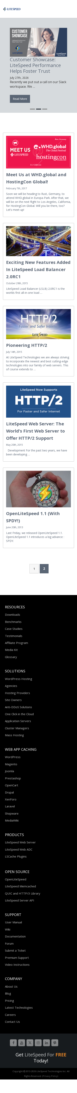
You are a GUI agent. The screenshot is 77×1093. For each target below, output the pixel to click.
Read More (20, 99)
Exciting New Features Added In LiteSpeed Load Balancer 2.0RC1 (38, 269)
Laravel (10, 806)
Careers (10, 1015)
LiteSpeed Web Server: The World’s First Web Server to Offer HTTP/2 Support (35, 431)
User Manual (13, 922)
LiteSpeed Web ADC (18, 849)
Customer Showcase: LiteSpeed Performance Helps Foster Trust (35, 65)
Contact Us (12, 1022)
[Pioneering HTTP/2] (38, 324)
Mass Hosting (14, 735)
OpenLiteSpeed (15, 879)
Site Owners (13, 700)
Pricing (9, 1001)
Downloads (12, 615)
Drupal (9, 792)
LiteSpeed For (45, 1054)
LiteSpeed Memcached (20, 886)
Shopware (12, 813)
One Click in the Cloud (19, 714)
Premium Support (17, 958)
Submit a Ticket (15, 950)
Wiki (7, 929)
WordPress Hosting (18, 679)
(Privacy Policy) (50, 1076)
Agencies (11, 686)
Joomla (9, 771)
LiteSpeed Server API (19, 900)
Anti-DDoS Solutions (18, 707)
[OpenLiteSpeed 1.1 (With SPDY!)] (38, 489)
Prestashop (13, 778)
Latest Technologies (19, 1007)
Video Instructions (17, 965)
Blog (8, 993)
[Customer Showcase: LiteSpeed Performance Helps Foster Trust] (38, 42)
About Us (11, 986)
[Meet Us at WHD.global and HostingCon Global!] (38, 152)
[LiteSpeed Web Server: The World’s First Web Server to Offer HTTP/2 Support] (38, 402)
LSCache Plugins (16, 856)
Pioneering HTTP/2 (26, 345)
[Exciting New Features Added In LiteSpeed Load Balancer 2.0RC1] (38, 241)
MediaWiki (12, 820)
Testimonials (13, 636)
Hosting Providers (17, 693)
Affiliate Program (16, 643)
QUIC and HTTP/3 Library (22, 893)
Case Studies (14, 629)
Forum (9, 943)
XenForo (10, 799)
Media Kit (11, 650)
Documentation (15, 936)
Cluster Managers (17, 728)
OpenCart (11, 785)
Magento (11, 764)
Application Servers (18, 721)
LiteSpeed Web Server (20, 842)
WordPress (13, 757)
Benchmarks (13, 622)
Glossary (11, 657)
